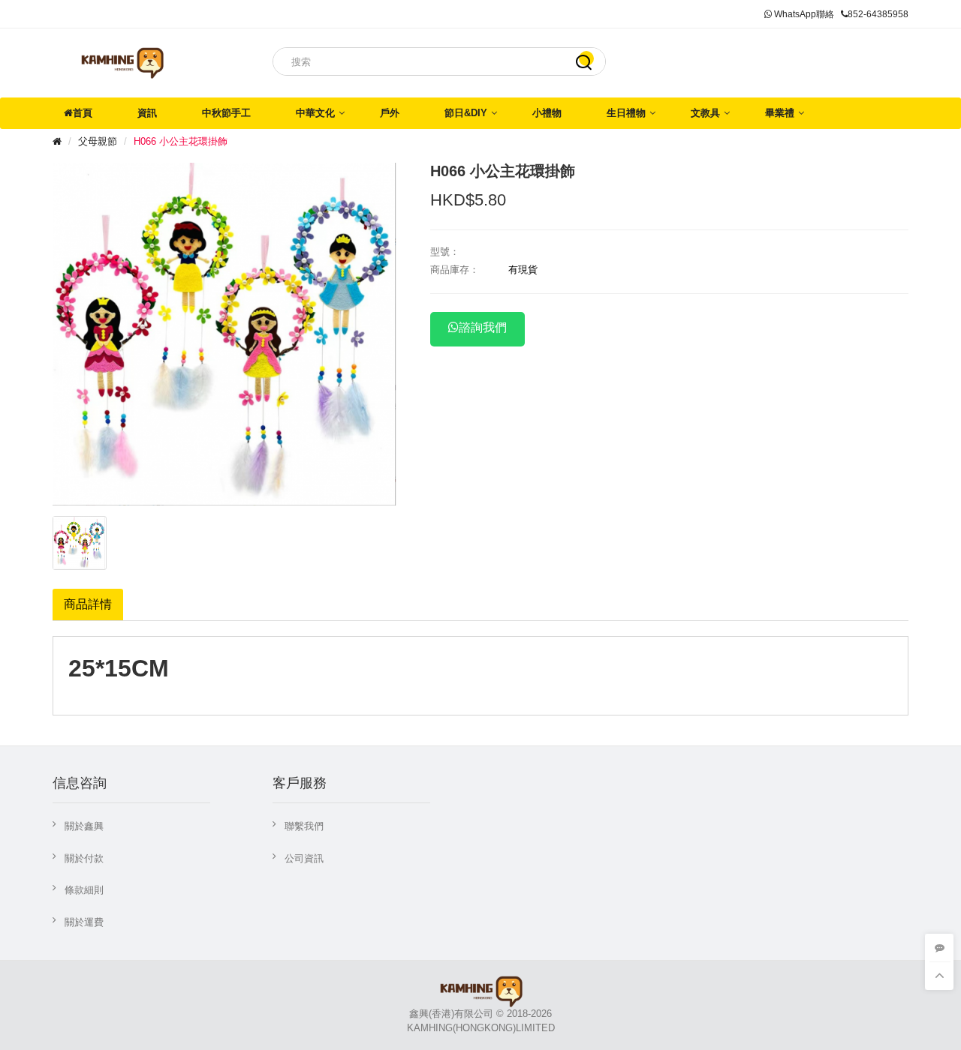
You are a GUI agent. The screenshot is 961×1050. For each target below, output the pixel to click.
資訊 (147, 112)
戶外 (389, 112)
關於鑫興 (84, 826)
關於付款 (84, 858)
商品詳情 (88, 604)
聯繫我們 (304, 826)
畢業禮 (779, 112)
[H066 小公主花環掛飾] (80, 543)
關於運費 (84, 922)
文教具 (705, 112)
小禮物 (547, 112)
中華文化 (315, 112)
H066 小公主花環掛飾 (180, 141)
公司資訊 (304, 858)
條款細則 (84, 890)
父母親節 (97, 141)
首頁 (82, 112)
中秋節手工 (226, 112)
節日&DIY (465, 112)
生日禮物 (626, 112)
